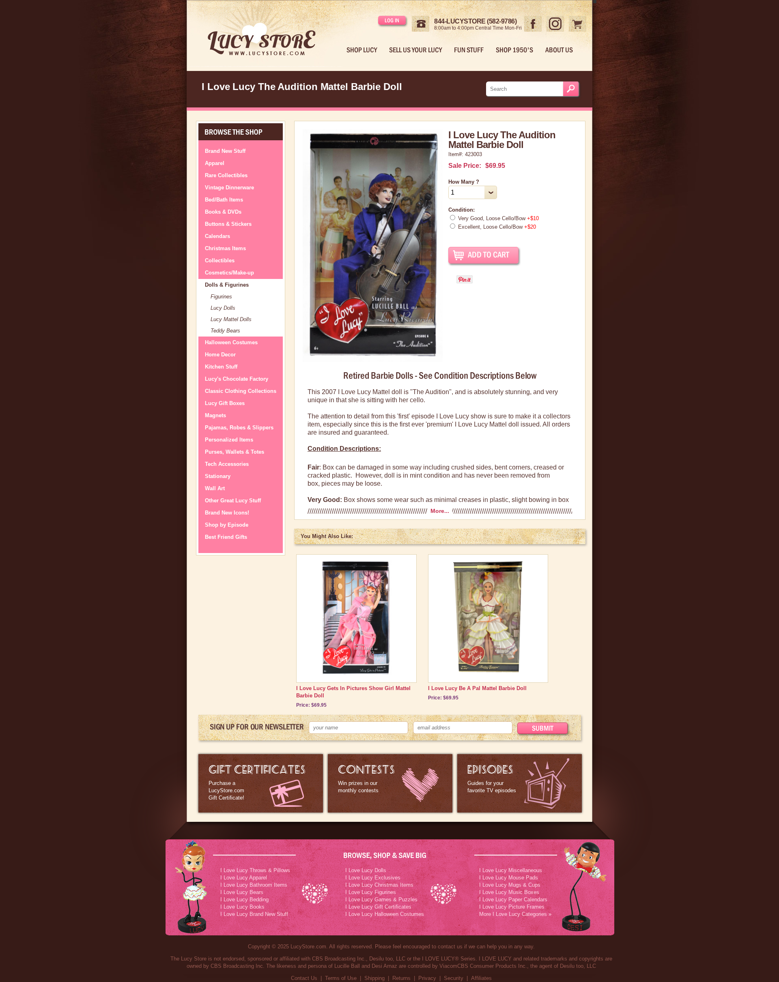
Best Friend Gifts (226, 537)
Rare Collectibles (226, 175)
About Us (559, 50)
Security (453, 978)
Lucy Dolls (223, 308)
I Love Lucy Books (242, 907)
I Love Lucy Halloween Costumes (384, 914)
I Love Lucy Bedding (244, 899)
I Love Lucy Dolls (365, 870)
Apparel (214, 163)
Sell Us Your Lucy (415, 50)
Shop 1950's (514, 50)
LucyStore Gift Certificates (260, 783)
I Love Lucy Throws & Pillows (255, 870)
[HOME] (268, 33)
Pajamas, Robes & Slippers (239, 428)
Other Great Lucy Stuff (233, 500)
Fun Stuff (469, 50)
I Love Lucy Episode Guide (519, 783)
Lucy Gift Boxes (225, 403)
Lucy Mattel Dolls (231, 319)
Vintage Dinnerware (229, 187)
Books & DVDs (223, 212)
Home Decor (220, 355)
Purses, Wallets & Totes (234, 452)
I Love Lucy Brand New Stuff (254, 914)
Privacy (427, 978)
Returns (401, 978)
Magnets (215, 415)
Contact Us (304, 978)
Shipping (374, 978)
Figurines (221, 297)
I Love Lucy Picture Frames (511, 907)
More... (439, 511)
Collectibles (220, 260)
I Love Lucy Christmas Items (379, 885)
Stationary (217, 476)
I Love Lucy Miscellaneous (510, 870)
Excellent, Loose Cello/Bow (497, 227)
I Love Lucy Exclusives (372, 878)
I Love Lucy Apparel (243, 878)
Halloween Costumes (231, 342)
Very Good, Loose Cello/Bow (498, 218)
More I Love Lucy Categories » (515, 914)
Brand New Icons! (227, 513)
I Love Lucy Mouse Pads (508, 878)
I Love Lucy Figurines (370, 892)
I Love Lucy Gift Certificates (378, 907)
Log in (392, 20)
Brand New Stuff (225, 151)
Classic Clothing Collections (240, 391)
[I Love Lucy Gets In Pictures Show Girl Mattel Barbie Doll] (356, 673)
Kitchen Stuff (221, 367)
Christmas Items (225, 248)
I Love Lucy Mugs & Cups (509, 885)
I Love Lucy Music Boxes (509, 892)
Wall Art (215, 488)
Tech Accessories (227, 464)
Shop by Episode (226, 525)
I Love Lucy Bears (241, 892)
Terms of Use (341, 978)
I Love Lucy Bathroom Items (253, 885)
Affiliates (481, 978)
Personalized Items (229, 440)
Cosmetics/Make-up (229, 273)
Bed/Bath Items (224, 200)
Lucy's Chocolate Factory (236, 379)
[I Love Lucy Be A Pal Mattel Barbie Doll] (488, 673)
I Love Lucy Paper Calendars (513, 899)
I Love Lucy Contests (390, 783)
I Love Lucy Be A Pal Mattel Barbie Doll (477, 688)
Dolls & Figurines (227, 285)
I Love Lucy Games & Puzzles (381, 899)
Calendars (217, 236)
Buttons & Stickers (228, 224)
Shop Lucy (361, 50)
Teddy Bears (225, 331)
